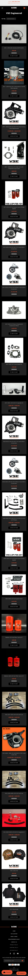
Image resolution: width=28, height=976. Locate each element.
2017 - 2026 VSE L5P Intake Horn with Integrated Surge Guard (14, 167)
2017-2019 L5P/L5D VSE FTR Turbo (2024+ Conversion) (14, 248)
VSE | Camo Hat (14, 870)
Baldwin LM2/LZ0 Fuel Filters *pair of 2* (14, 676)
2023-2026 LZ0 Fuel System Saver (14, 599)
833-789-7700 (16, 1)
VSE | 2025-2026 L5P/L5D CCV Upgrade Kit (14, 832)
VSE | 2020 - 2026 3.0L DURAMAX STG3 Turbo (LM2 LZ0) (14, 754)
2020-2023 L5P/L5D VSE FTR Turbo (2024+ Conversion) (14, 442)
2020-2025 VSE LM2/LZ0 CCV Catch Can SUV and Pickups (14, 519)
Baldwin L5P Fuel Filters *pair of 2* (14, 637)
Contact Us (14, 942)
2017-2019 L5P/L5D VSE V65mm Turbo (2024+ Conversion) (14, 288)
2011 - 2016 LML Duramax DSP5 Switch (14, 48)
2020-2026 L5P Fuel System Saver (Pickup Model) (14, 559)
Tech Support (14, 933)
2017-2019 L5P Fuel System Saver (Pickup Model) (14, 207)
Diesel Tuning (14, 936)
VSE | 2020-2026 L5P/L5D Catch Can (14, 793)
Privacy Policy (14, 944)
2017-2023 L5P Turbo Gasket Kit (14, 364)
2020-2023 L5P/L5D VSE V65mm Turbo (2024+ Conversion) (14, 482)
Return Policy (14, 950)
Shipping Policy (14, 947)
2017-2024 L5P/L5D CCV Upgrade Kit (14, 403)
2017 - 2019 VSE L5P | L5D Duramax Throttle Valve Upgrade (14, 87)
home (14, 931)
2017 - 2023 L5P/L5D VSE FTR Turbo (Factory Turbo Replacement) (14, 127)
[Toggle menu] (4, 8)
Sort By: (4, 19)
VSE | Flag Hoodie (14, 909)
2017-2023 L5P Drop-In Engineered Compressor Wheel (14, 325)
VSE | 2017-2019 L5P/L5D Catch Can (14, 714)
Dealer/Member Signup (14, 939)
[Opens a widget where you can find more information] (21, 973)
